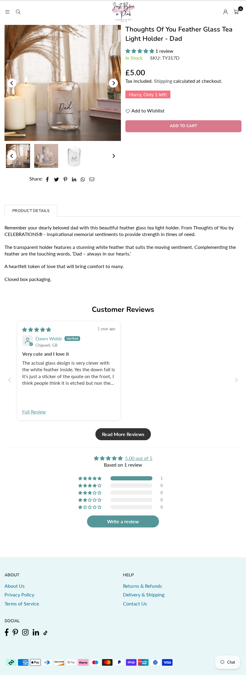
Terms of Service (21, 603)
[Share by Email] (91, 178)
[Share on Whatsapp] (83, 178)
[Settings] (225, 11)
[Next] (113, 83)
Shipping (163, 81)
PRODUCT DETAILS (31, 211)
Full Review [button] (34, 411)
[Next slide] (236, 380)
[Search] (18, 11)
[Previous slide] (9, 380)
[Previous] (12, 83)
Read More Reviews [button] (123, 434)
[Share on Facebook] (47, 178)
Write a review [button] (123, 521)
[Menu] (7, 11)
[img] (36, 329)
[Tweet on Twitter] (56, 178)
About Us (14, 586)
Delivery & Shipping (143, 594)
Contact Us (135, 603)
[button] (236, 11)
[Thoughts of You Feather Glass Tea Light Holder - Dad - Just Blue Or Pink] (18, 156)
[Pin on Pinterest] (65, 178)
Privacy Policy (19, 594)
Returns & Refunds (142, 586)
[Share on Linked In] (74, 178)
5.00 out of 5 (138, 458)
